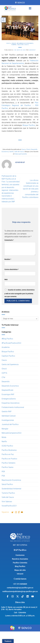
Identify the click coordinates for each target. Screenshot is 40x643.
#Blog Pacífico (7, 339)
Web (6, 279)
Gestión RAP (6, 411)
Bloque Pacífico (8, 352)
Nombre (7, 259)
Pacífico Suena (7, 467)
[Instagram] (12, 596)
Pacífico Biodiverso (9, 450)
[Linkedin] (27, 596)
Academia (6, 347)
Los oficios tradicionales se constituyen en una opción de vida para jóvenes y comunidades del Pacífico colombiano (30, 188)
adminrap (32, 50)
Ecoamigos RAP (8, 394)
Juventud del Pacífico (10, 424)
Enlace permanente (20, 154)
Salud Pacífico (7, 484)
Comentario (9, 240)
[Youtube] (32, 596)
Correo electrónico (11, 269)
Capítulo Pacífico (8, 356)
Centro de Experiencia (10, 364)
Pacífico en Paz (8, 454)
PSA (3, 476)
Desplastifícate (7, 390)
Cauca (4, 360)
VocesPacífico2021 (9, 506)
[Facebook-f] (7, 596)
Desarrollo (6, 381)
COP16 (4, 373)
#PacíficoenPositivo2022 (11, 343)
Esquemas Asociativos (10, 403)
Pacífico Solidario (8, 463)
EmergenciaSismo (9, 399)
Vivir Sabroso (7, 501)
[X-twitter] (17, 596)
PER (3, 472)
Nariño (4, 441)
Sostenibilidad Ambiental (11, 489)
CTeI (3, 377)
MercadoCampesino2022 (11, 433)
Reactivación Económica (11, 480)
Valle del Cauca (8, 497)
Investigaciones (8, 420)
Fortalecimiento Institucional (13, 407)
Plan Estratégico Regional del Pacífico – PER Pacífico (20, 105)
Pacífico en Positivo (9, 459)
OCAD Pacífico (7, 446)
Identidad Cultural (9, 416)
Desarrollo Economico (10, 386)
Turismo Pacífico (8, 493)
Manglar (5, 429)
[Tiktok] (22, 596)
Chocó (4, 369)
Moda (4, 437)
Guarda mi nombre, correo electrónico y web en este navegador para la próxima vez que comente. (19, 293)
